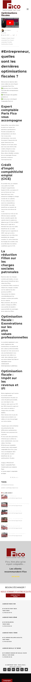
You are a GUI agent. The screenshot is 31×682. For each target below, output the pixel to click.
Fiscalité (9, 42)
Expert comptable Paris (8, 465)
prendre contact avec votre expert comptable (9, 447)
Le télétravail (12, 496)
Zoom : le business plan (15, 518)
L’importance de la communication (19, 503)
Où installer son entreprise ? (17, 533)
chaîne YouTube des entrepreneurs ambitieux (9, 90)
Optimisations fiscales (7, 44)
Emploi (8, 38)
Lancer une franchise (14, 511)
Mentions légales (15, 666)
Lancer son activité (14, 526)
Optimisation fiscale (7, 485)
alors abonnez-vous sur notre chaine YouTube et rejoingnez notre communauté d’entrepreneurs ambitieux (10, 361)
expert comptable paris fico (9, 487)
